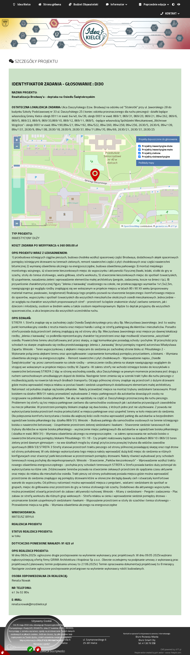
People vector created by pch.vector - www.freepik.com (158, 652)
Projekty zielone (151, 153)
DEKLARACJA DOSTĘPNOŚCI (50, 651)
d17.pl (174, 226)
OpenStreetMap (132, 226)
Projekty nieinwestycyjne (156, 156)
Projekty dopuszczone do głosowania (158, 139)
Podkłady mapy (146, 163)
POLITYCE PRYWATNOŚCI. (50, 640)
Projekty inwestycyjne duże (157, 146)
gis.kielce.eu (161, 226)
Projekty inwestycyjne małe (157, 149)
